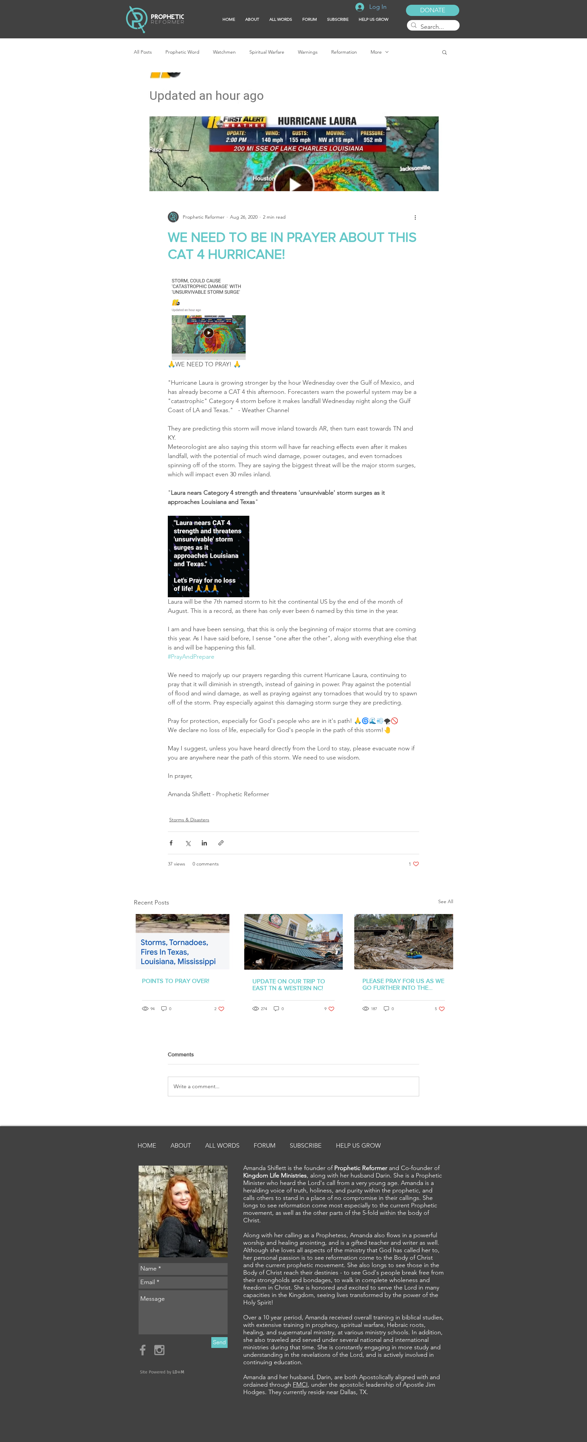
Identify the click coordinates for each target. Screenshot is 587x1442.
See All (445, 901)
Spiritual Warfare (266, 52)
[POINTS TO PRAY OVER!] (183, 941)
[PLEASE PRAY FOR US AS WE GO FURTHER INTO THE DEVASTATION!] (403, 941)
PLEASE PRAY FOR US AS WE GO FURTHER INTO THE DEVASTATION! (403, 984)
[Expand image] (208, 319)
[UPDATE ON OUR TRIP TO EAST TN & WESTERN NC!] (293, 942)
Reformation (344, 52)
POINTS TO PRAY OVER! (175, 981)
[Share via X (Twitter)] (187, 843)
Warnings (308, 52)
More (376, 52)
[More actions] (415, 217)
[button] (338, 19)
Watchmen (224, 52)
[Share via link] (221, 843)
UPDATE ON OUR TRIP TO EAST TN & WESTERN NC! (288, 984)
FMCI (300, 1384)
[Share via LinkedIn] (204, 843)
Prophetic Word (182, 52)
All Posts (143, 52)
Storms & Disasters (189, 820)
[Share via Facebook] (171, 843)
